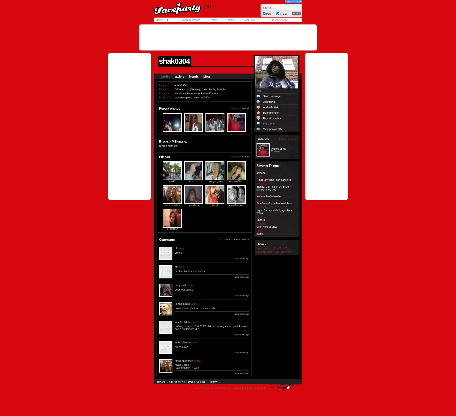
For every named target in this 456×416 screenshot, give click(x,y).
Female (230, 19)
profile (165, 76)
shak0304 (174, 61)
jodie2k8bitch (182, 322)
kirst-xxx (193, 181)
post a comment (232, 239)
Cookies (200, 381)
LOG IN (290, 1)
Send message (271, 96)
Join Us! (161, 381)
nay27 (172, 181)
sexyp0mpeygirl (236, 205)
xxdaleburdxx (182, 303)
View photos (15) (273, 129)
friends (194, 76)
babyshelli (180, 285)
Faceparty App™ (279, 19)
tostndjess (194, 205)
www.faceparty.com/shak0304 (192, 97)
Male (214, 19)
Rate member (271, 112)
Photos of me (278, 148)
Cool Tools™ (250, 19)
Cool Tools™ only (283, 248)
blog (206, 76)
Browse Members (190, 19)
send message (242, 258)
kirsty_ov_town (215, 181)
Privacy (213, 381)
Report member (272, 118)
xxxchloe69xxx (236, 181)
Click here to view (266, 226)
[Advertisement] (228, 37)
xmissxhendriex (172, 205)
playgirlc (215, 205)
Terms (189, 381)
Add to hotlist (270, 107)
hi (176, 248)
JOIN (299, 1)
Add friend (269, 101)
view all (245, 108)
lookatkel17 (172, 229)
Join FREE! (163, 19)
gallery (179, 76)
